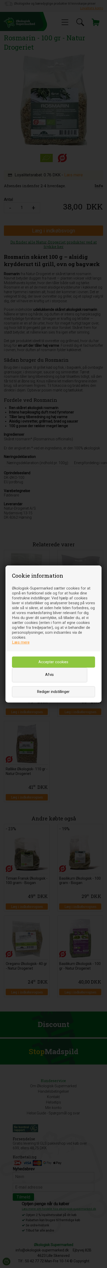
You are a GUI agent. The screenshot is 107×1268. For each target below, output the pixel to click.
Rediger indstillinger (53, 692)
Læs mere (21, 642)
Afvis (49, 675)
